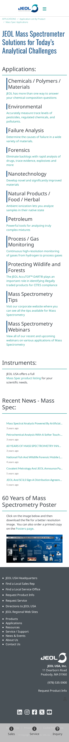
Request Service (16, 600)
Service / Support (17, 631)
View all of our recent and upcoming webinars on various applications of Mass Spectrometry (34, 340)
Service (34, 734)
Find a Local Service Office (23, 589)
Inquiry (57, 734)
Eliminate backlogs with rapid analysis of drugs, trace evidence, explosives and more (33, 160)
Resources (13, 627)
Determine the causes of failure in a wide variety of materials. (33, 139)
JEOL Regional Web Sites (22, 612)
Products (12, 619)
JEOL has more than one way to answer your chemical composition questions (32, 95)
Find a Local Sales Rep (20, 584)
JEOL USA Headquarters (21, 578)
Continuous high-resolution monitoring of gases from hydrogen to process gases (34, 253)
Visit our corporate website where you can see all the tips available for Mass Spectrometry (32, 310)
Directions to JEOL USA (21, 606)
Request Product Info (20, 595)
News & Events (15, 636)
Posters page (24, 529)
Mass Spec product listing (23, 378)
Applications (14, 623)
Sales (11, 734)
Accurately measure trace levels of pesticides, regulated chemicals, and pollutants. (30, 117)
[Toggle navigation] (46, 8)
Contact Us (13, 644)
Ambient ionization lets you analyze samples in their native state (30, 208)
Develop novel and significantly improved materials (34, 182)
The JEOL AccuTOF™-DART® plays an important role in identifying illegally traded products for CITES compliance (31, 281)
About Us (12, 640)
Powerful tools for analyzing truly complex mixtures (28, 228)
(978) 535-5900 (57, 682)
